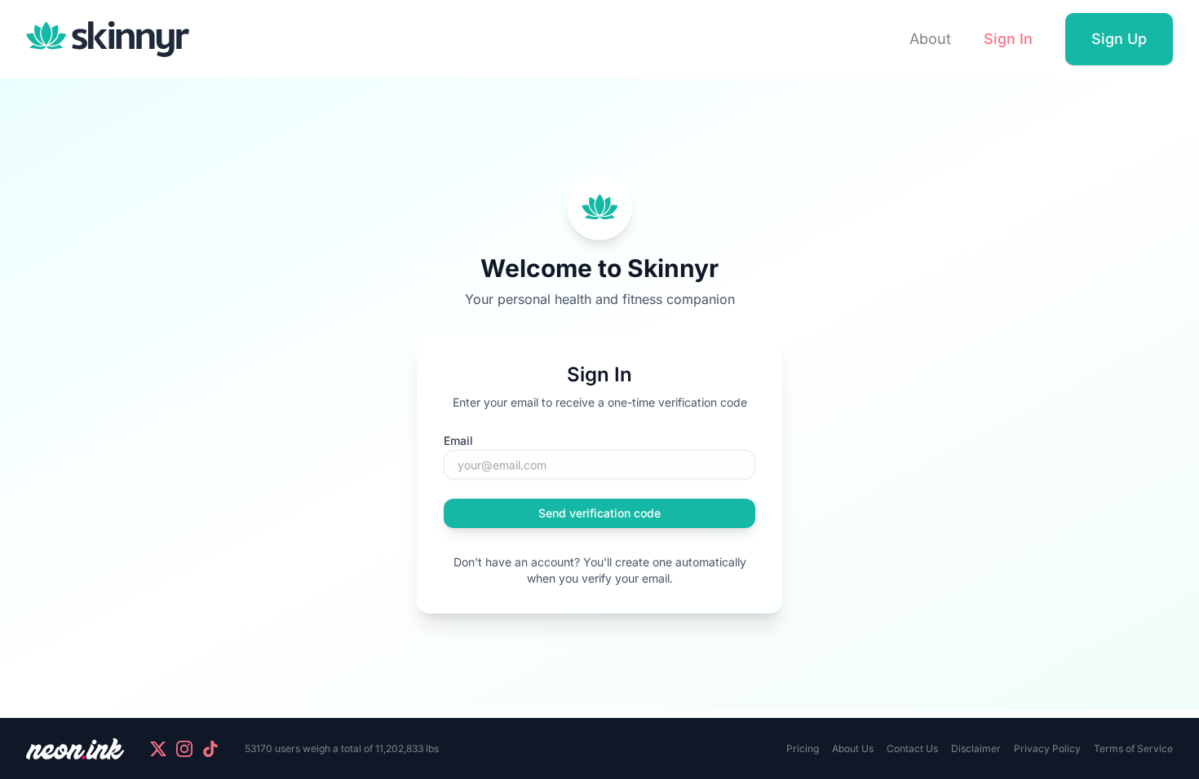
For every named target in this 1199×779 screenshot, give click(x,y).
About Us (853, 748)
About (930, 38)
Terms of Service (1133, 748)
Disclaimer (976, 748)
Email (458, 440)
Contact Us (912, 748)
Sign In (1008, 38)
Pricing (802, 748)
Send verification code (599, 513)
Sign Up (1119, 38)
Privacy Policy (1047, 748)
